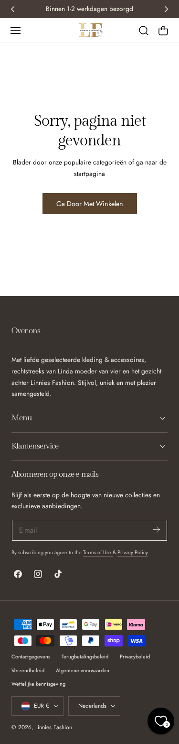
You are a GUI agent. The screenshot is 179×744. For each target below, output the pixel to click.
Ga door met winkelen (89, 203)
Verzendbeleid (27, 670)
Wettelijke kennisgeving (38, 684)
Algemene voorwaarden (82, 670)
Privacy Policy (132, 552)
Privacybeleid (135, 656)
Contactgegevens (30, 656)
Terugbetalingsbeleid (85, 656)
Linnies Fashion (53, 727)
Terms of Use (98, 552)
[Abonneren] (156, 529)
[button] (15, 30)
